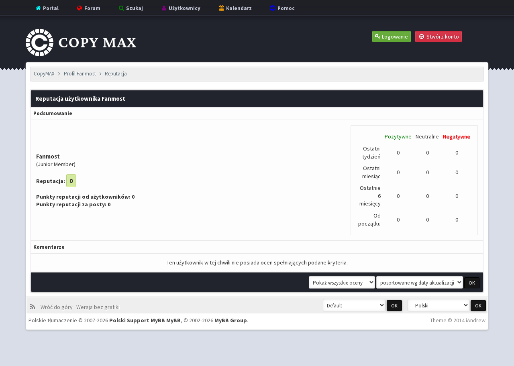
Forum (91, 8)
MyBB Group (230, 320)
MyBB (173, 320)
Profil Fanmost (80, 73)
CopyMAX (44, 73)
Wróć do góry (58, 307)
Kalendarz (238, 8)
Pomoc (285, 8)
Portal (50, 8)
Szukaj (134, 8)
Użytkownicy (183, 8)
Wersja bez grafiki (99, 307)
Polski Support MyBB (137, 320)
